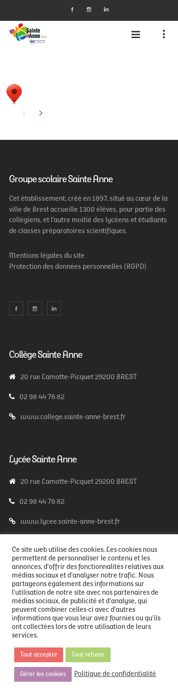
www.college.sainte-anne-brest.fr (73, 417)
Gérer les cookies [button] (43, 674)
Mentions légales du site (46, 256)
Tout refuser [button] (88, 655)
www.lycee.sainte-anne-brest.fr (70, 522)
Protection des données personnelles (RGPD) (78, 267)
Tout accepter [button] (38, 655)
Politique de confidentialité (115, 674)
